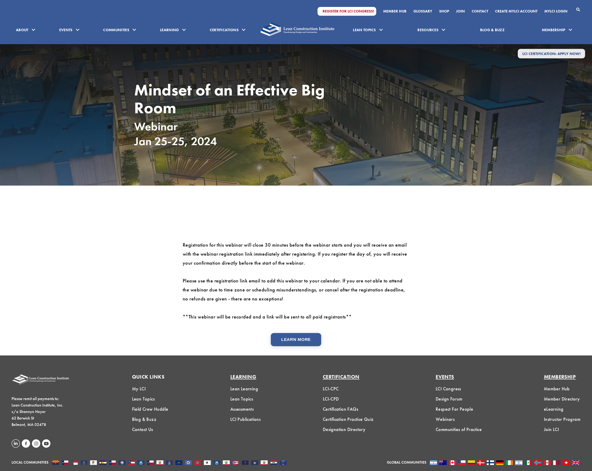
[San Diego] (264, 463)
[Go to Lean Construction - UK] (575, 463)
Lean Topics (364, 30)
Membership (553, 30)
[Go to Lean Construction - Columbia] (471, 463)
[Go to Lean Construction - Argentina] (433, 463)
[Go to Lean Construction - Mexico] (528, 463)
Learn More (296, 339)
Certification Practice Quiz (348, 419)
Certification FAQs (340, 409)
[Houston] (150, 463)
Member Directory (562, 399)
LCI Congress (448, 389)
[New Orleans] (216, 463)
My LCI (139, 389)
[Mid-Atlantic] (178, 463)
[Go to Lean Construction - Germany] (499, 463)
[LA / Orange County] (159, 463)
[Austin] (65, 463)
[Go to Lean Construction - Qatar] (556, 463)
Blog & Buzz (492, 30)
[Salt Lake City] (254, 463)
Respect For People (454, 409)
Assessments (242, 409)
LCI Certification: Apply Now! (551, 53)
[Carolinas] (74, 463)
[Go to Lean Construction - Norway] (537, 463)
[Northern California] (226, 463)
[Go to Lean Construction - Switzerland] (566, 463)
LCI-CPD (331, 399)
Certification (341, 376)
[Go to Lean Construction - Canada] (452, 463)
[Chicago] (93, 463)
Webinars (445, 419)
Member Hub (395, 11)
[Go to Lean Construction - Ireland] (509, 463)
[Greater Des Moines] (141, 463)
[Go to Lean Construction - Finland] (490, 463)
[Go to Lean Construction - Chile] (462, 463)
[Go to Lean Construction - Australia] (443, 463)
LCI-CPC (331, 389)
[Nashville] (197, 463)
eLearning (554, 409)
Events (66, 30)
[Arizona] (55, 463)
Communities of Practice (459, 429)
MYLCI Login (555, 11)
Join (460, 11)
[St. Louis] (273, 463)
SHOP (444, 11)
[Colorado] (103, 463)
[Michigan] (169, 463)
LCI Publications (245, 419)
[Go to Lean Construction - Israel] (518, 463)
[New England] (207, 463)
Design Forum (449, 399)
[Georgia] (131, 463)
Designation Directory (344, 429)
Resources (427, 30)
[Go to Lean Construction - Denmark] (480, 463)
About (22, 30)
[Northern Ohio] (235, 463)
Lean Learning (244, 389)
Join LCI (551, 429)
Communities (116, 30)
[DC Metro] (122, 463)
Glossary (422, 11)
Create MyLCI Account (516, 11)
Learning (169, 30)
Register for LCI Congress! (348, 11)
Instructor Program (562, 419)
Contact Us (142, 429)
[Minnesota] (188, 463)
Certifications (224, 30)
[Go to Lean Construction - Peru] (547, 463)
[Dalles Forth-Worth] (112, 463)
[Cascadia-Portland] (84, 463)
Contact (480, 11)
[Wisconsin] (283, 463)
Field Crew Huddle (150, 409)
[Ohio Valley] (245, 463)
